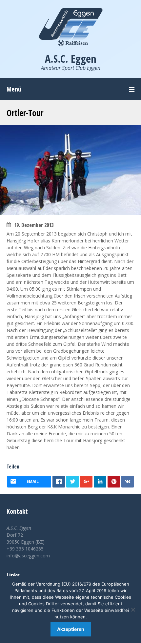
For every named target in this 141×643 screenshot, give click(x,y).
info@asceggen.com (28, 555)
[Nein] (133, 609)
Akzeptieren (70, 629)
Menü (14, 89)
